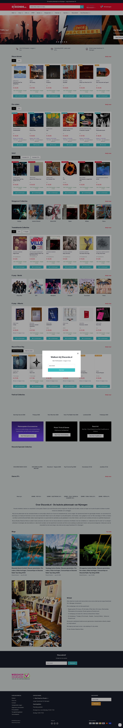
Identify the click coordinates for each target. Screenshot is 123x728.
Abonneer (61, 370)
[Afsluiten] (78, 353)
